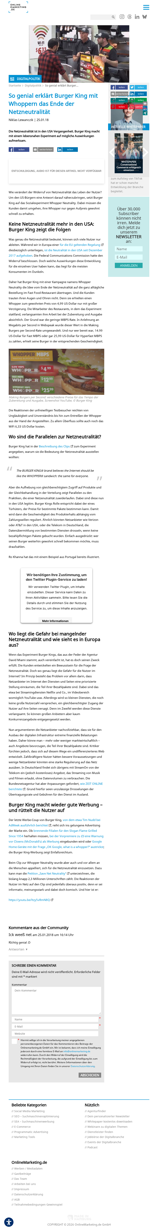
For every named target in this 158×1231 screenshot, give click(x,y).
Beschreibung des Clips (54, 446)
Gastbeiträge (22, 1174)
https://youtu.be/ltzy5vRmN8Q (29, 900)
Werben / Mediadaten (28, 1168)
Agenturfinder (96, 1111)
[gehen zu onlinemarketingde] (122, 17)
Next (143, 152)
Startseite (15, 85)
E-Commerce (22, 1126)
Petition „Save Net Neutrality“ (47, 873)
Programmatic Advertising (31, 1132)
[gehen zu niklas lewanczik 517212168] (145, 108)
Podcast (92, 1147)
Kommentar (19, 984)
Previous (113, 152)
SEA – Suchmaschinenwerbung (34, 1121)
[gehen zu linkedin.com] (137, 18)
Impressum (21, 1189)
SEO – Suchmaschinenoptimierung (36, 1116)
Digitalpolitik (33, 85)
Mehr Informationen (55, 621)
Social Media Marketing (29, 1111)
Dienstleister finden (100, 1132)
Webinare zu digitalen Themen (107, 1126)
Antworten (16, 949)
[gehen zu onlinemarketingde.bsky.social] (144, 18)
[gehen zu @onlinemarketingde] (129, 18)
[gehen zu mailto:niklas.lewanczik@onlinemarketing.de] (145, 103)
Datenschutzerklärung (83, 1066)
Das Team (20, 1179)
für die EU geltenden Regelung (80, 245)
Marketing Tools (24, 1137)
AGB (17, 1199)
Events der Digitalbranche (104, 1142)
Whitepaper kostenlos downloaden (109, 1121)
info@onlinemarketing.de (76, 1051)
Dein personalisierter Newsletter (108, 1116)
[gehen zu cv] (145, 113)
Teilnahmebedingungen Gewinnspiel (38, 1204)
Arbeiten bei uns (25, 1184)
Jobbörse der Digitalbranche (105, 1137)
